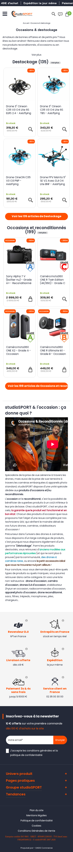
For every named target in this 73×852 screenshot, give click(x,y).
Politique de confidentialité (37, 820)
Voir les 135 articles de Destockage (36, 216)
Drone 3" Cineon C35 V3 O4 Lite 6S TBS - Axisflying (51, 110)
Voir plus (36, 54)
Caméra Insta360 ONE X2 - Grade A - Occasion (18, 350)
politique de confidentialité (26, 755)
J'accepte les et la (34, 753)
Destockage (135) (31, 62)
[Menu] (5, 14)
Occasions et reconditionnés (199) (36, 230)
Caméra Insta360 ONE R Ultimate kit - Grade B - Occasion (53, 350)
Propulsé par (27, 848)
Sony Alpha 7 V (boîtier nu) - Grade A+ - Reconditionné (19, 280)
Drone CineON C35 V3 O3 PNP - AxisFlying (18, 181)
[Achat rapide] (30, 299)
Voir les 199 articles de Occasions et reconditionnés (38, 386)
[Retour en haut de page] (68, 592)
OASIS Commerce (44, 848)
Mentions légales (36, 815)
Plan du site (36, 810)
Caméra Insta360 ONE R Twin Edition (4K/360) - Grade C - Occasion (52, 280)
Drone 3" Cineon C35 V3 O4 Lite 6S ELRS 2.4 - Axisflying (18, 110)
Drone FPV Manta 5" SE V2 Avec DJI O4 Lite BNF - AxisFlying (53, 181)
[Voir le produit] (30, 129)
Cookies (36, 825)
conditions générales (39, 750)
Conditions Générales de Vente (36, 831)
